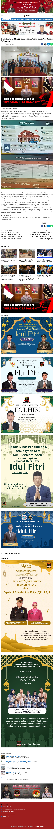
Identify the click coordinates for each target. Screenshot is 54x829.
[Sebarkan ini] (42, 44)
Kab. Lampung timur (22, 761)
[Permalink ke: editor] (2, 44)
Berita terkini (9, 756)
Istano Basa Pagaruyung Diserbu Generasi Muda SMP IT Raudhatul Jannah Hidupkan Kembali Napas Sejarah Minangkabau (41, 234)
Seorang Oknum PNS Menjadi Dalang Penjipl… (18, 757)
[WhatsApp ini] (51, 44)
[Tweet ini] (45, 44)
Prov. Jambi (15, 767)
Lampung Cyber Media (39, 826)
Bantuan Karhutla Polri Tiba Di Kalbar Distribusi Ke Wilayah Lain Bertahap (8, 260)
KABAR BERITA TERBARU (7, 219)
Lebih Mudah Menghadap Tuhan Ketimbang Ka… (18, 768)
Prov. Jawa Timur (16, 756)
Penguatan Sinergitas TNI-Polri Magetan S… (17, 779)
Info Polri (15, 761)
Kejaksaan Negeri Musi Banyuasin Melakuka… (18, 774)
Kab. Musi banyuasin (17, 772)
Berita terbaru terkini (28, 217)
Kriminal (29, 761)
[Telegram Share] (48, 44)
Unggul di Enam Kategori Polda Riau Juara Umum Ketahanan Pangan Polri (44, 277)
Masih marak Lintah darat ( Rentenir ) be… (17, 763)
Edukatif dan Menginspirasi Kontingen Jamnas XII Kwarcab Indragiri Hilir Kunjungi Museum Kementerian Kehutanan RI (9, 277)
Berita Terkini (38, 217)
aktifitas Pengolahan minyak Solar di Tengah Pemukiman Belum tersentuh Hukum (26, 260)
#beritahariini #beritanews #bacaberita (11, 217)
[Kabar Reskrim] (27, 15)
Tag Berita (6, 816)
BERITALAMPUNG (47, 217)
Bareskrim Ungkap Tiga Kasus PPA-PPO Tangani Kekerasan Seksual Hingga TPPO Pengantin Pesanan (44, 260)
